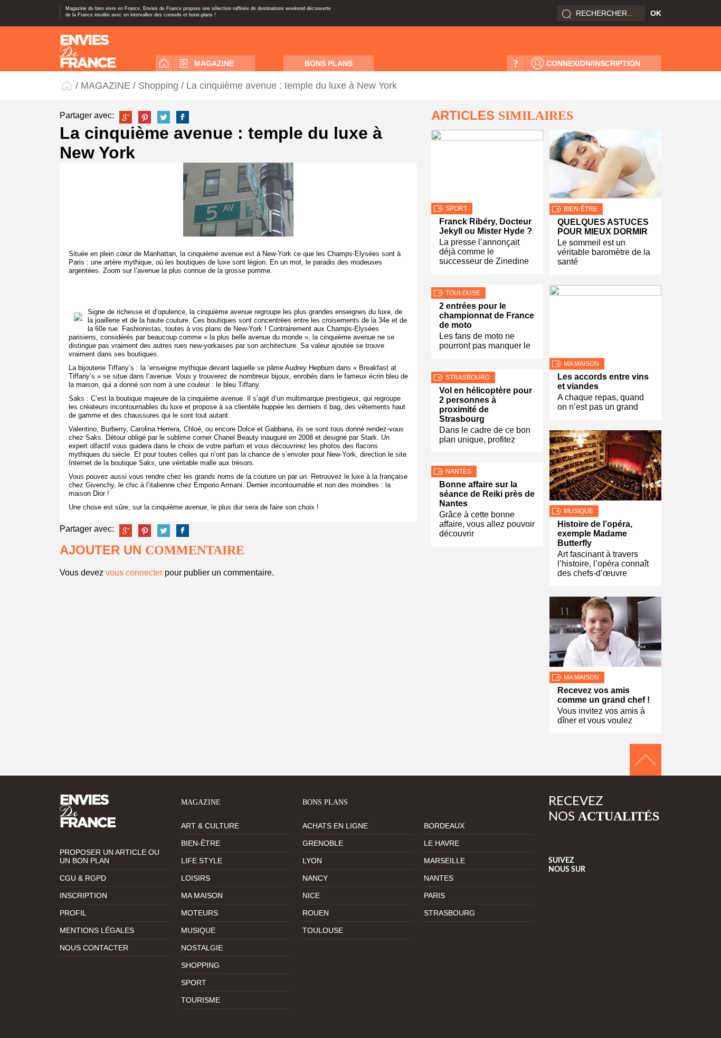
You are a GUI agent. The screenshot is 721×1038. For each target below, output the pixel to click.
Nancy (315, 878)
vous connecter (134, 572)
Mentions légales (97, 930)
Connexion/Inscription (593, 63)
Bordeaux (444, 826)
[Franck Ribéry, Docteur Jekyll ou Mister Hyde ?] (487, 166)
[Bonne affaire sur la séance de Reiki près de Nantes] (487, 464)
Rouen (315, 913)
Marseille (444, 860)
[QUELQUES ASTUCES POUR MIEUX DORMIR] (605, 166)
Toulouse (462, 293)
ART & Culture (210, 826)
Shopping (158, 85)
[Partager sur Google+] (125, 117)
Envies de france (88, 51)
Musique (578, 511)
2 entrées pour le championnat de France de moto (486, 315)
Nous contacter (94, 947)
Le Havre (441, 843)
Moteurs (199, 913)
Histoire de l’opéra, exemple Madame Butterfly (594, 534)
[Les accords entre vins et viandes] (605, 321)
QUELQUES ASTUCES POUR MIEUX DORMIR (603, 227)
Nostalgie (202, 947)
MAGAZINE (214, 63)
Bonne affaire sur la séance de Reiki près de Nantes (487, 494)
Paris (434, 895)
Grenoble (322, 843)
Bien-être (580, 209)
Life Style (201, 860)
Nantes (458, 471)
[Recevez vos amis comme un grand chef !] (605, 634)
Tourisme (200, 1000)
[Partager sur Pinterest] (144, 117)
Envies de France (67, 85)
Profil (73, 913)
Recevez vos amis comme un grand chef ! (603, 695)
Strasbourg (467, 377)
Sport (456, 208)
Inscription (83, 895)
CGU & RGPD (83, 878)
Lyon (312, 860)
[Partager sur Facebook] (182, 117)
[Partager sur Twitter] (163, 117)
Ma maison (581, 363)
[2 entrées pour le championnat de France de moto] (487, 286)
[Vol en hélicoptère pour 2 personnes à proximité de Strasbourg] (487, 370)
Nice (311, 895)
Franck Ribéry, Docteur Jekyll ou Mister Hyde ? (485, 226)
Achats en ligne (335, 826)
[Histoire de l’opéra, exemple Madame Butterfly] (605, 467)
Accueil (164, 63)
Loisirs (195, 878)
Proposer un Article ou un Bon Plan (109, 856)
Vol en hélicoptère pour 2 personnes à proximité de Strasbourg (485, 404)
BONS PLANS (329, 63)
